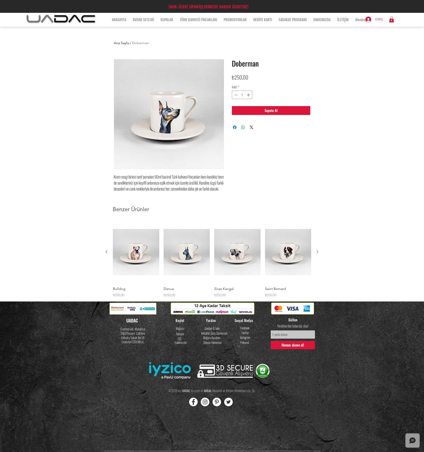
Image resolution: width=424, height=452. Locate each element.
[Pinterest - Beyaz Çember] (216, 402)
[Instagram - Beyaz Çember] (205, 402)
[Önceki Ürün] (106, 251)
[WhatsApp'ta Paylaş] (243, 127)
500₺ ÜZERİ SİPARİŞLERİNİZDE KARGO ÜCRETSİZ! (208, 6)
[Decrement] (235, 95)
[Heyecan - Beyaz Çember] (228, 402)
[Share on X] (251, 127)
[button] (391, 19)
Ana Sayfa (121, 43)
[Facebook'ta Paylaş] (234, 127)
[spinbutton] (242, 95)
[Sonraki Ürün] (317, 251)
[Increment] (249, 95)
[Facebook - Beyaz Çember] (193, 402)
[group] (212, 259)
